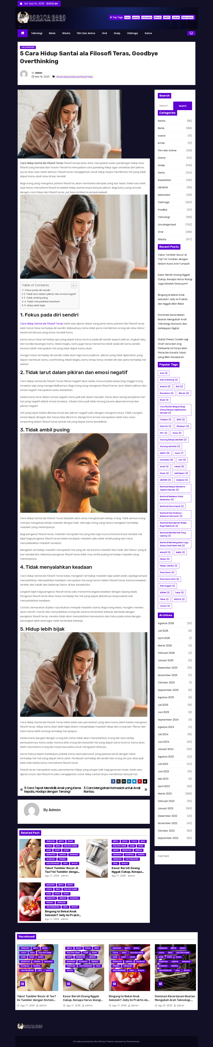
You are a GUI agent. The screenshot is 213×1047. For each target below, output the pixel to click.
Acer (163, 373)
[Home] (23, 33)
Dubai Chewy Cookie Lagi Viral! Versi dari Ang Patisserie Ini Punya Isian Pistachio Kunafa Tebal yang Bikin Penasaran (173, 348)
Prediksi (62, 859)
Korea (164, 473)
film (163, 433)
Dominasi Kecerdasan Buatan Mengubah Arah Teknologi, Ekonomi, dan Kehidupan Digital (175, 1002)
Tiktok (164, 599)
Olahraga (132, 33)
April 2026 (164, 638)
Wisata (66, 33)
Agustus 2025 (166, 697)
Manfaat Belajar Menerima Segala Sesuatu (172, 488)
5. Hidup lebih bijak (34, 305)
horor (127, 17)
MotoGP (165, 552)
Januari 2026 (165, 660)
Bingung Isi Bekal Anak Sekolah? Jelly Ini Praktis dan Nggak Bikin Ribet (63, 915)
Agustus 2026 (166, 623)
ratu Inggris (167, 585)
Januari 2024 (166, 749)
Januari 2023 (165, 808)
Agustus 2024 (166, 727)
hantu (66, 850)
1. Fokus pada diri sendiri (36, 290)
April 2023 (164, 786)
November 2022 (167, 823)
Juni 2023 (163, 771)
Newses (119, 1041)
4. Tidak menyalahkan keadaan (42, 301)
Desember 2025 (167, 668)
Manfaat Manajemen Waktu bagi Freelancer (173, 524)
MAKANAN (74, 854)
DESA (181, 419)
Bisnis (52, 33)
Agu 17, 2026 (52, 875)
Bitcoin (157, 17)
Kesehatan (50, 854)
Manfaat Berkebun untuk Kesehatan (171, 498)
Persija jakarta (168, 565)
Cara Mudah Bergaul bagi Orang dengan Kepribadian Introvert (173, 409)
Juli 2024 (163, 734)
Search (182, 105)
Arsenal (165, 386)
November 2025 (167, 675)
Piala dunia (187, 17)
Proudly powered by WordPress (89, 1041)
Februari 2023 (166, 801)
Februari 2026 (166, 653)
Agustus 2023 (166, 756)
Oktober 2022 (166, 831)
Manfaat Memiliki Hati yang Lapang (173, 534)
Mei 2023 (163, 779)
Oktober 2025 (166, 682)
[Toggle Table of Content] (72, 285)
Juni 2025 (163, 712)
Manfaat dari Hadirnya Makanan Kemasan (171, 514)
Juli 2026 (163, 631)
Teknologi (36, 33)
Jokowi (176, 17)
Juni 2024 (163, 742)
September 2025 (168, 690)
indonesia (147, 17)
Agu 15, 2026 (165, 1005)
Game (148, 33)
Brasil (164, 400)
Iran (182, 459)
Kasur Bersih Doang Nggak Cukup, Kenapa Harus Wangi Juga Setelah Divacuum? (175, 279)
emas (58, 846)
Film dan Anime (86, 33)
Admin (38, 73)
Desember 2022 (167, 816)
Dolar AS (165, 426)
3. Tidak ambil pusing (36, 297)
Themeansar (133, 1041)
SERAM (164, 592)
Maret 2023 (165, 793)
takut (179, 592)
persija (136, 17)
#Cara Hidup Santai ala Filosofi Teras (74, 76)
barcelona (166, 393)
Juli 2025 (163, 705)
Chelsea (165, 419)
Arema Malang (169, 379)
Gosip (117, 33)
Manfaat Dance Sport (172, 506)
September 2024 (168, 719)
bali (179, 386)
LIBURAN (62, 854)
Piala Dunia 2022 (169, 579)
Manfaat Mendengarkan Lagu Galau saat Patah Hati (174, 544)
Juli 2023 (163, 764)
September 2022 (168, 838)
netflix (180, 552)
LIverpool (182, 480)
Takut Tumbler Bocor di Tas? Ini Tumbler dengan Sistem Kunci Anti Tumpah (174, 259)
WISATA (179, 599)
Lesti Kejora (181, 473)
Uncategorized (28, 47)
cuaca (49, 846)
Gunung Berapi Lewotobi (173, 439)
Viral (104, 33)
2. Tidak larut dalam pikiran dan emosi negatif (50, 294)
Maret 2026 (165, 645)
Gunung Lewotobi (170, 446)
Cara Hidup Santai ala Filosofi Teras (41, 323)
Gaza (177, 433)
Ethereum (183, 426)
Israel (164, 466)
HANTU (167, 17)
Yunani (165, 606)
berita (61, 841)
